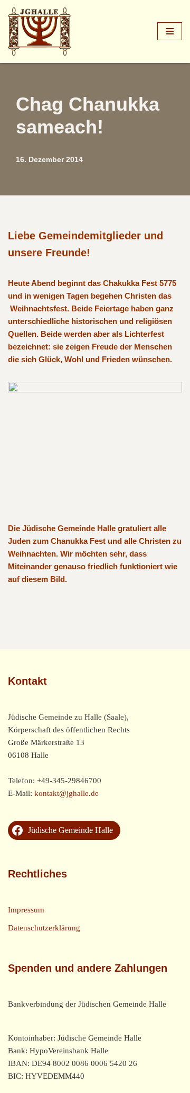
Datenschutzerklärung (44, 928)
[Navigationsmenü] (169, 31)
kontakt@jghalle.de (66, 793)
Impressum (26, 910)
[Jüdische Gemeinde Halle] (39, 31)
